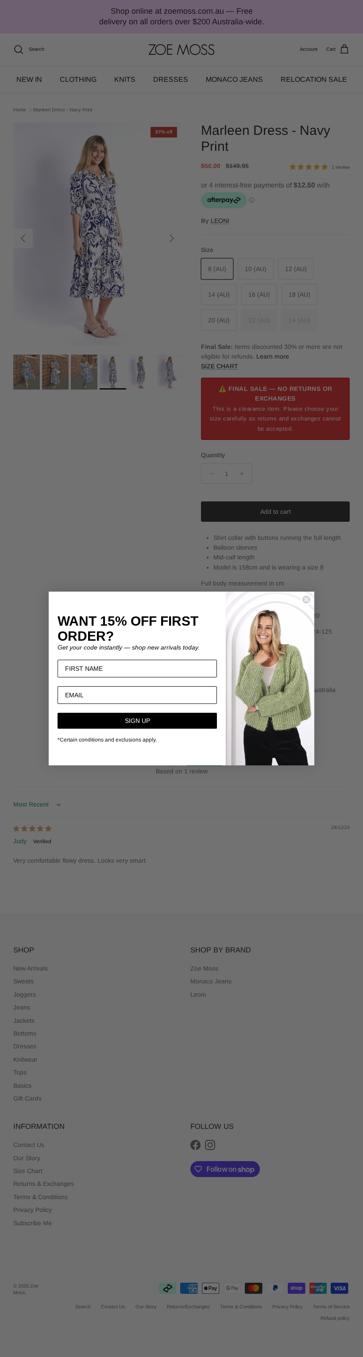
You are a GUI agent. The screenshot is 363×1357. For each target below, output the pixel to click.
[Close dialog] (306, 599)
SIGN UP (137, 720)
